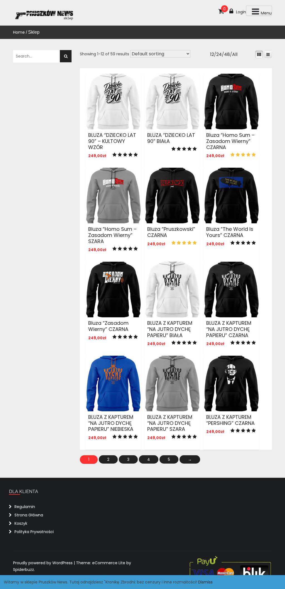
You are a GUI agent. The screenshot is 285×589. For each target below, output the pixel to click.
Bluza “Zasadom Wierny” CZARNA (108, 326)
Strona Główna (28, 515)
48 (227, 54)
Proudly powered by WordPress (43, 563)
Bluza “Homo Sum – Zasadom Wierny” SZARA (112, 235)
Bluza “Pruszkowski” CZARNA (171, 232)
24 (219, 54)
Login (241, 12)
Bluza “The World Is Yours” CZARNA (229, 232)
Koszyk (20, 523)
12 (212, 54)
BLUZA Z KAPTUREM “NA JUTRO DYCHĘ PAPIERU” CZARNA (228, 329)
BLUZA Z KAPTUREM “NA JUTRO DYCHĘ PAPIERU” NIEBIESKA (110, 423)
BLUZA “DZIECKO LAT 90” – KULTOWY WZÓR (112, 141)
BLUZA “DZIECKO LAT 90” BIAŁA (171, 138)
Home (19, 32)
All (234, 54)
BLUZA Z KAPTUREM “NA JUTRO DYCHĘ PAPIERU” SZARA (169, 423)
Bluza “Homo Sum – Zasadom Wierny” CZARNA (230, 141)
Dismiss (205, 582)
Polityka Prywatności (34, 531)
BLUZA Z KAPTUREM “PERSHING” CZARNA (230, 420)
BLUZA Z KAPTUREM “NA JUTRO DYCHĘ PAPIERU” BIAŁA (169, 329)
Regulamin (24, 506)
